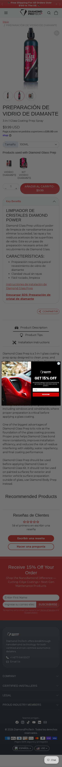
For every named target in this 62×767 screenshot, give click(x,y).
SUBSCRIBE (46, 394)
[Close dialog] (58, 363)
